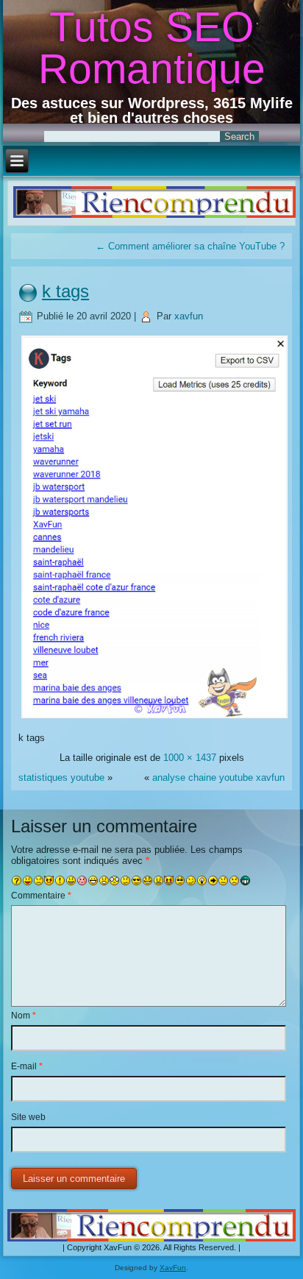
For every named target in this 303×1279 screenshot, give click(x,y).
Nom (23, 1015)
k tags (65, 291)
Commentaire (41, 895)
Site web (28, 1117)
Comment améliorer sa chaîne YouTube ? (190, 246)
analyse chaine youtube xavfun (218, 777)
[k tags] (154, 717)
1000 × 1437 (189, 757)
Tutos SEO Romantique (151, 47)
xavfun (188, 316)
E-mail (27, 1066)
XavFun (173, 1268)
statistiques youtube (61, 777)
